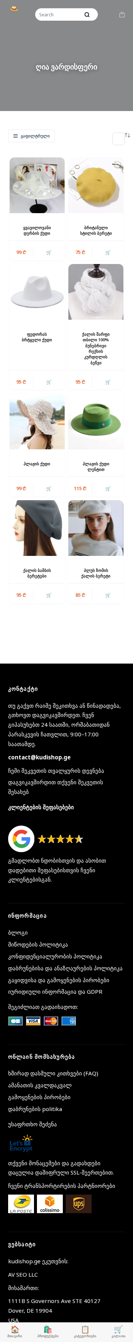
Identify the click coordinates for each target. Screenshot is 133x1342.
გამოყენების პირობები (39, 1097)
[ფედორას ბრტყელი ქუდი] (37, 291)
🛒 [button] (108, 252)
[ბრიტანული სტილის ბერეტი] (95, 185)
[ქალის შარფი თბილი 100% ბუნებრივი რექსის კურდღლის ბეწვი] (95, 291)
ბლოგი (18, 932)
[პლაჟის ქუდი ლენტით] (95, 421)
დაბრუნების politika (35, 1109)
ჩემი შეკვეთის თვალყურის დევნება (56, 770)
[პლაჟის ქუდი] (37, 421)
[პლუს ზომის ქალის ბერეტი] (95, 528)
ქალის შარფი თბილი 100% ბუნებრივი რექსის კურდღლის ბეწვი (96, 348)
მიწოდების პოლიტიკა (38, 944)
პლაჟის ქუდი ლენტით (96, 466)
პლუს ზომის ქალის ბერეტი (95, 573)
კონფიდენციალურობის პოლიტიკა (55, 956)
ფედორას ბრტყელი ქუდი (37, 336)
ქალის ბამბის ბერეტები (37, 573)
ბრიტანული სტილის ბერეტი (96, 230)
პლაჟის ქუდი (37, 463)
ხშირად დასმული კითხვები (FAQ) (53, 1073)
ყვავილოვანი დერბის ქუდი (37, 230)
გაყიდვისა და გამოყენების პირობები (58, 980)
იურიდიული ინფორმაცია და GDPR (55, 991)
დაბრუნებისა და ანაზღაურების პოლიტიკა (65, 968)
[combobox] (58, 14)
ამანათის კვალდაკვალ (40, 1085)
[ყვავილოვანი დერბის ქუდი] (37, 185)
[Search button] (87, 14)
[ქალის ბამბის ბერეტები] (37, 528)
